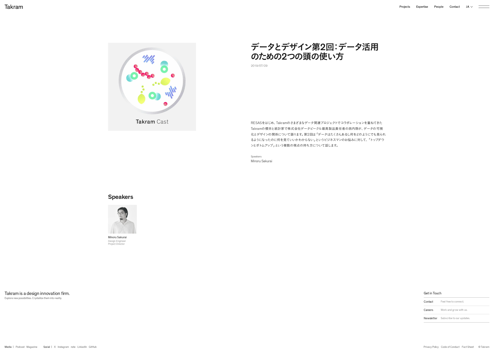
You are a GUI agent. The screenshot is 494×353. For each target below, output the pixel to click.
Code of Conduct (450, 347)
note (73, 347)
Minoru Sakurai (261, 161)
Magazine (31, 347)
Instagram (63, 347)
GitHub (93, 347)
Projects (404, 6)
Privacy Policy (431, 347)
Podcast (20, 347)
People (438, 6)
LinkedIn (82, 347)
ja (467, 6)
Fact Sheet (468, 347)
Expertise (422, 6)
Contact (455, 6)
